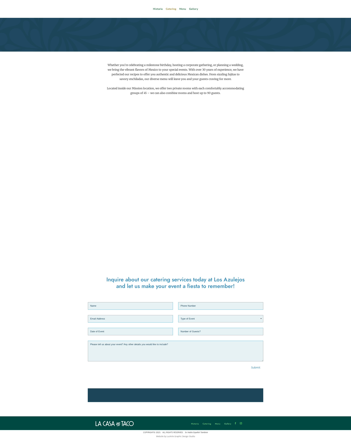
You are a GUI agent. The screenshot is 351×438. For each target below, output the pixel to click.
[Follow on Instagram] (241, 423)
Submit (255, 367)
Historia (158, 9)
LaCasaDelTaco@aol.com (200, 395)
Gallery (193, 9)
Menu (182, 9)
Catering (171, 9)
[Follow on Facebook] (235, 423)
